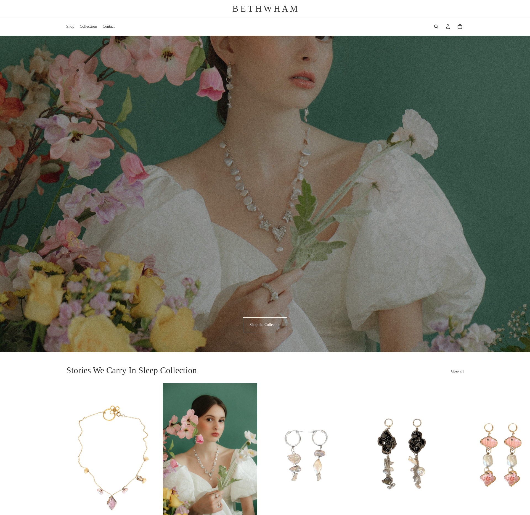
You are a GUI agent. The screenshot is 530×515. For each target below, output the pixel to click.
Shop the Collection (265, 325)
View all (457, 372)
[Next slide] (458, 461)
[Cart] (460, 26)
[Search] (436, 26)
